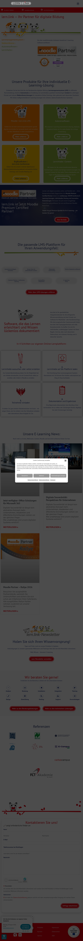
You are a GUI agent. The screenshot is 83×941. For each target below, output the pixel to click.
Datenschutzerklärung (33, 480)
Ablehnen (41, 475)
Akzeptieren (25, 475)
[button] (65, 460)
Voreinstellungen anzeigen (58, 475)
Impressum (52, 480)
